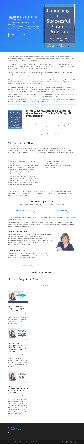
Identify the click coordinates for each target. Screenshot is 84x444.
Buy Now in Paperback (24, 211)
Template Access (42, 285)
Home (10, 3)
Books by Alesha (55, 3)
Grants (10, 315)
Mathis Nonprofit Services (21, 3)
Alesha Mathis (13, 313)
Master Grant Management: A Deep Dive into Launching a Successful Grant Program (17, 347)
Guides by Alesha (68, 3)
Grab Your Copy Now (18, 35)
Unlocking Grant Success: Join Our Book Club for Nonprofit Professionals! (18, 389)
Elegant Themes (20, 442)
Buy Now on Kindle (59, 211)
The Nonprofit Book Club (33, 7)
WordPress (36, 442)
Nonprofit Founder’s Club (39, 3)
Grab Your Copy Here (51, 133)
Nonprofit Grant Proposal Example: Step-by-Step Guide (16, 308)
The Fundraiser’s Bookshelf (16, 7)
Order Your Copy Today (30, 266)
